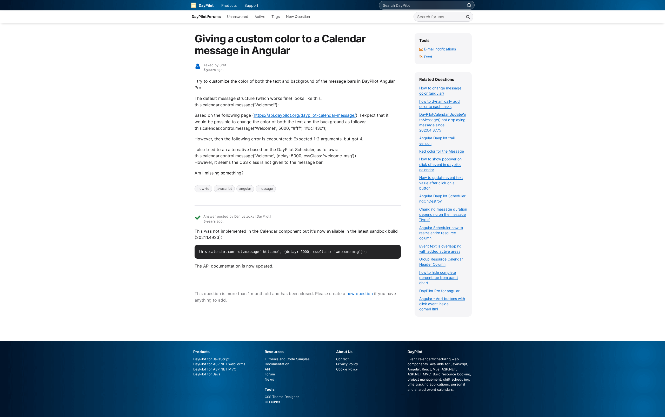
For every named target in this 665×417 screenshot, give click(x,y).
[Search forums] (468, 16)
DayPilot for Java (206, 374)
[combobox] (421, 5)
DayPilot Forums (206, 16)
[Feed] (421, 57)
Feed (428, 57)
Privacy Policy (347, 364)
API (267, 369)
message (265, 188)
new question (360, 293)
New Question (298, 16)
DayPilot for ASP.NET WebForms (219, 364)
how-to (203, 188)
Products (229, 5)
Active (260, 16)
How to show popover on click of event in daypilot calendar (440, 164)
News (269, 379)
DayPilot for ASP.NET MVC (214, 369)
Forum (270, 374)
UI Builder (272, 402)
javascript (224, 188)
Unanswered (237, 16)
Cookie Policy (347, 369)
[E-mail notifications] (421, 49)
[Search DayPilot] (468, 5)
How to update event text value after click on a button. (441, 182)
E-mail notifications (440, 49)
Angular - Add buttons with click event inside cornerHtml (442, 303)
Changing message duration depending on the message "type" (443, 214)
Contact (342, 359)
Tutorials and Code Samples (287, 359)
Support (251, 5)
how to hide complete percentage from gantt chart (438, 277)
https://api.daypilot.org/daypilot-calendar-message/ (305, 115)
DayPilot (206, 5)
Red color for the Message (441, 151)
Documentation (277, 364)
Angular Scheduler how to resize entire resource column (441, 232)
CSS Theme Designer (282, 397)
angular (245, 188)
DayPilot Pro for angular (439, 291)
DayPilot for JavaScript (211, 359)
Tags (275, 16)
